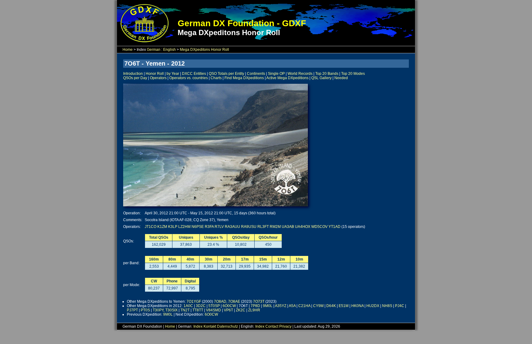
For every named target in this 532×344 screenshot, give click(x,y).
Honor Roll (155, 73)
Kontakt (210, 326)
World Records (300, 73)
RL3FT (263, 227)
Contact (271, 326)
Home (128, 49)
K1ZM (162, 227)
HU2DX (372, 306)
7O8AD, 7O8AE (227, 301)
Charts (216, 78)
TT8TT (197, 310)
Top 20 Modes (353, 73)
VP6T (228, 310)
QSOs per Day (135, 78)
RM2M (275, 227)
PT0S (145, 310)
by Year (173, 73)
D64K (331, 306)
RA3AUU (232, 227)
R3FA (209, 227)
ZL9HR (254, 310)
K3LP (172, 227)
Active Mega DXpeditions (287, 78)
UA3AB (288, 227)
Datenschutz (227, 326)
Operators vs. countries (188, 78)
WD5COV (319, 227)
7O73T (258, 301)
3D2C (201, 306)
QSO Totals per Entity (226, 73)
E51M (344, 306)
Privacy (285, 326)
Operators (158, 78)
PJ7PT (132, 310)
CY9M (318, 306)
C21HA (304, 306)
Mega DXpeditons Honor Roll (204, 49)
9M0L (267, 306)
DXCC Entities (194, 73)
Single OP (276, 73)
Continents (256, 73)
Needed (341, 78)
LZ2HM (184, 227)
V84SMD (213, 310)
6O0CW (229, 306)
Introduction (133, 73)
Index (198, 326)
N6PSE (197, 227)
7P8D (255, 306)
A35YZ (280, 306)
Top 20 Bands (326, 73)
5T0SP (214, 306)
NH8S (387, 306)
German (153, 49)
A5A (292, 306)
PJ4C (399, 306)
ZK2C (240, 310)
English (169, 49)
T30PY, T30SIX (165, 310)
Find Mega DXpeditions (244, 78)
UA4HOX (302, 227)
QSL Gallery (321, 78)
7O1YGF (194, 301)
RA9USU (248, 227)
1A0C (188, 306)
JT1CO (150, 227)
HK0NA (357, 306)
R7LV (219, 227)
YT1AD (334, 227)
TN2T (185, 310)
